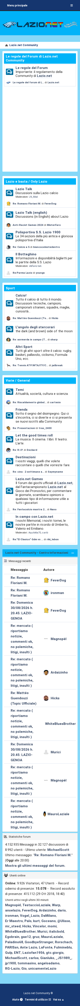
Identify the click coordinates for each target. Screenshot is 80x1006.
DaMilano (48, 916)
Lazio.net (44, 76)
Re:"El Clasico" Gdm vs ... (28, 539)
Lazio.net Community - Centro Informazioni (36, 552)
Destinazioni (26, 457)
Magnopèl (58, 639)
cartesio (55, 402)
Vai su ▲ (58, 999)
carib (45, 532)
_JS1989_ (64, 958)
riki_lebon (53, 539)
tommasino (27, 963)
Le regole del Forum (32, 68)
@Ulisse (63, 921)
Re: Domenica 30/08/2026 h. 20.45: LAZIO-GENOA (22, 610)
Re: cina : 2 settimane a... (28, 471)
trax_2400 (45, 428)
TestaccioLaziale (36, 905)
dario (62, 910)
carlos (34, 958)
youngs (40, 272)
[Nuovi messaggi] (10, 72)
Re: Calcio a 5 (21, 247)
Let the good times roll (34, 435)
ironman (57, 593)
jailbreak (57, 365)
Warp (56, 905)
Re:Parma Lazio (23, 272)
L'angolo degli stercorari (35, 327)
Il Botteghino (26, 254)
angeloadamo (49, 963)
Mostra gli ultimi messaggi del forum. (35, 866)
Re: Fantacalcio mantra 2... (29, 509)
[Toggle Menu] (71, 5)
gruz (36, 937)
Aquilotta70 (34, 532)
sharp (54, 339)
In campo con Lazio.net (34, 517)
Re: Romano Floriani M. (27, 203)
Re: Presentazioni (24, 428)
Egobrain (12, 937)
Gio (24, 969)
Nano (53, 509)
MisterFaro (54, 224)
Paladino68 (14, 942)
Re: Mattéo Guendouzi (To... (30, 318)
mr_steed (13, 926)
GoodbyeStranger (39, 942)
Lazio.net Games (29, 479)
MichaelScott (58, 850)
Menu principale (17, 5)
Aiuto (16, 999)
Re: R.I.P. (18, 449)
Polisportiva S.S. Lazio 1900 (38, 232)
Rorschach (63, 942)
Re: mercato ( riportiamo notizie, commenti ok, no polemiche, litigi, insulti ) (22, 639)
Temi (20, 390)
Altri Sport (24, 347)
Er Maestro (14, 921)
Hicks (55, 318)
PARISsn (11, 947)
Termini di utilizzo (36, 999)
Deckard (32, 449)
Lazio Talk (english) (31, 213)
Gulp (8, 953)
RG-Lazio (12, 969)
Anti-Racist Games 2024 (28, 224)
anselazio (12, 910)
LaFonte (45, 947)
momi (52, 926)
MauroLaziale (58, 814)
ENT (17, 953)
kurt (36, 921)
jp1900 (10, 963)
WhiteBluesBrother (60, 724)
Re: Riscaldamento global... (29, 402)
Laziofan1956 (33, 953)
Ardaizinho (59, 672)
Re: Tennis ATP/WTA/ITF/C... (30, 365)
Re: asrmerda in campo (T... (30, 339)
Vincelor (39, 926)
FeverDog (50, 203)
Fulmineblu (63, 947)
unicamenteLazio (42, 969)
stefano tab (35, 266)
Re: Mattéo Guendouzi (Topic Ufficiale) (23, 698)
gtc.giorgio (55, 953)
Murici (56, 752)
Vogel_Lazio (30, 916)
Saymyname (55, 471)
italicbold (56, 932)
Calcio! (21, 295)
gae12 (26, 937)
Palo (28, 921)
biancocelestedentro (46, 247)
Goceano (48, 921)
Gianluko (47, 958)
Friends (22, 410)
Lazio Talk (24, 189)
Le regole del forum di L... (28, 82)
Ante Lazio (28, 947)
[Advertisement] (40, 128)
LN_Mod (33, 196)
